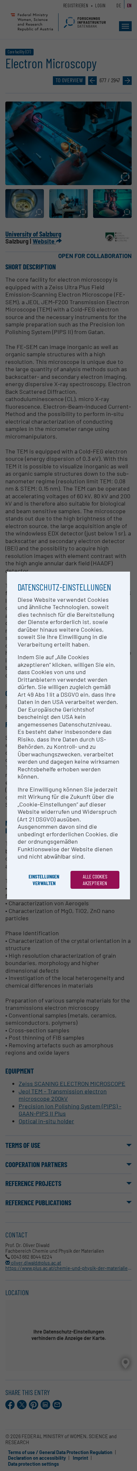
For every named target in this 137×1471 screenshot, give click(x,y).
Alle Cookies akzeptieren (95, 879)
